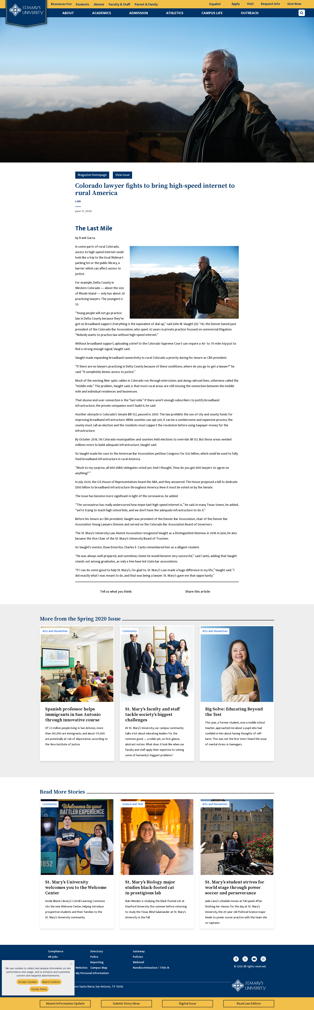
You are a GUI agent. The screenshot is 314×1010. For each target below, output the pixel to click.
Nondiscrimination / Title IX (151, 968)
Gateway (139, 951)
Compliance (55, 951)
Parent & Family (146, 4)
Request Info (270, 4)
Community (129, 631)
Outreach (249, 13)
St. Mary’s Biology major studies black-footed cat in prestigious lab (150, 887)
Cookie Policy (39, 989)
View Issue (122, 175)
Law (78, 201)
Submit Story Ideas (126, 1003)
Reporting (96, 962)
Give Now (294, 4)
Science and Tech (132, 804)
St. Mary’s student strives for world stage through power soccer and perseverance (234, 887)
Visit (250, 4)
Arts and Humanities (55, 631)
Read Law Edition (249, 1003)
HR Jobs (53, 957)
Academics (101, 13)
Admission (138, 13)
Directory (96, 951)
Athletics (174, 13)
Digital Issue (187, 1003)
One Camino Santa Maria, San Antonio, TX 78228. (93, 987)
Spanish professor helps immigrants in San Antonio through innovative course (73, 714)
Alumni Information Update (65, 1003)
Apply (236, 4)
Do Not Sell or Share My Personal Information (78, 973)
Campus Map (98, 968)
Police (94, 957)
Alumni (99, 4)
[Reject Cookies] (71, 964)
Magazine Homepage (92, 175)
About (68, 13)
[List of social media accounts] (248, 959)
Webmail (138, 962)
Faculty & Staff (119, 4)
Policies (138, 957)
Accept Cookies (27, 981)
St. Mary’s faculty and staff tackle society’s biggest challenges (152, 714)
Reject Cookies (51, 981)
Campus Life (212, 13)
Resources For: (61, 4)
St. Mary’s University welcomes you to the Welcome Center (75, 887)
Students (82, 4)
